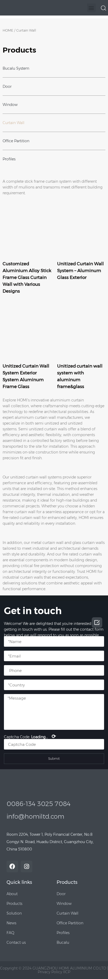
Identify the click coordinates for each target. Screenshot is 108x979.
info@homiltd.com (35, 816)
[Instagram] (26, 866)
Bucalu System (16, 68)
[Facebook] (12, 866)
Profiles (9, 159)
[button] (91, 7)
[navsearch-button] (103, 8)
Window (10, 104)
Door (7, 86)
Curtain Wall (13, 122)
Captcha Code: (30, 736)
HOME (8, 30)
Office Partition (16, 141)
